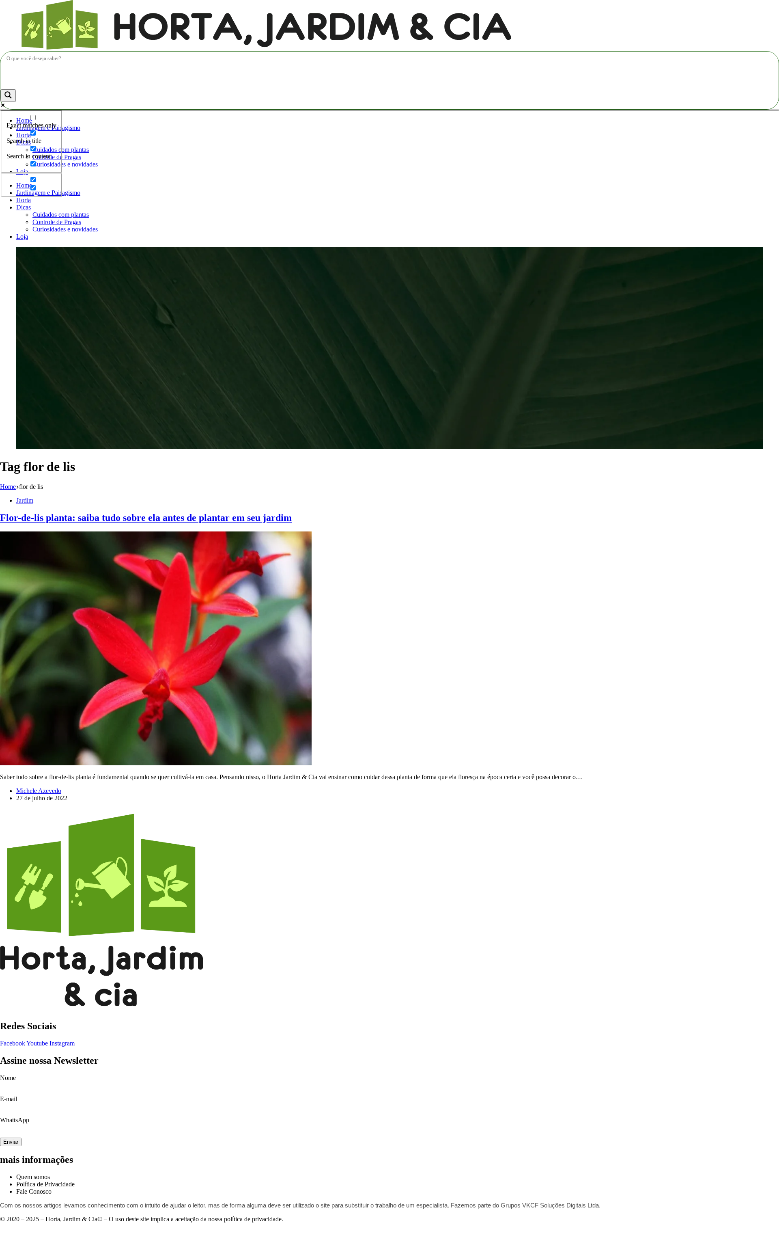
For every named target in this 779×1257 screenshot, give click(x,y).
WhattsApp (14, 1120)
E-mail (8, 1098)
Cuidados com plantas (60, 214)
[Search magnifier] (8, 95)
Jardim (24, 500)
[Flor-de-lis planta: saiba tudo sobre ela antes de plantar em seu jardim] (156, 763)
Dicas (23, 207)
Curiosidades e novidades (65, 164)
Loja (22, 236)
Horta (23, 200)
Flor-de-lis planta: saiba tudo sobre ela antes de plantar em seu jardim (146, 517)
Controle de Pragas (56, 221)
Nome (8, 1077)
